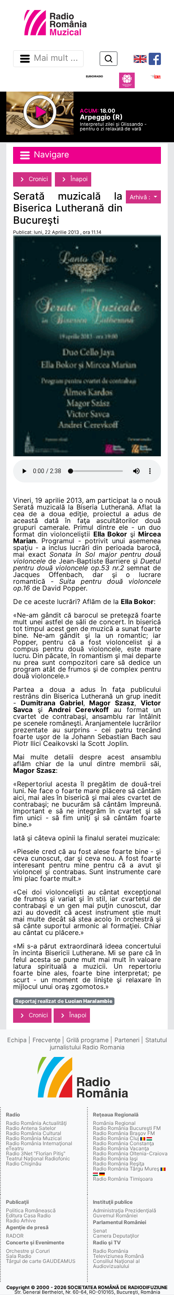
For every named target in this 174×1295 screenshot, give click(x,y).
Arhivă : (141, 196)
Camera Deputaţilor (116, 1236)
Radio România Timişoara (123, 1179)
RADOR (15, 1236)
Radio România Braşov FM (124, 1133)
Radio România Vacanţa (121, 1148)
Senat (100, 1230)
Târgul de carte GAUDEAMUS (41, 1261)
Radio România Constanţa (123, 1143)
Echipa (17, 1039)
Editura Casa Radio (28, 1215)
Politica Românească (31, 1210)
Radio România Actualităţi (36, 1123)
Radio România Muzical (34, 1138)
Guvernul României (115, 1215)
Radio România (110, 1251)
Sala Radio (18, 1256)
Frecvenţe (46, 1039)
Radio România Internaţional (39, 1143)
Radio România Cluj (116, 1138)
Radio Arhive (21, 1220)
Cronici (37, 178)
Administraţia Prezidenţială (124, 1210)
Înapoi (78, 178)
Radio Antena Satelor (31, 1128)
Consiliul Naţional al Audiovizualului (116, 1263)
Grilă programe (87, 1039)
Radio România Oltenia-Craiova (130, 1153)
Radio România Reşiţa (118, 1163)
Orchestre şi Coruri (28, 1251)
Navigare (50, 155)
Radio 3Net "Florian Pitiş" (35, 1153)
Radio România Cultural (33, 1133)
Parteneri (126, 1039)
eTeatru (15, 1148)
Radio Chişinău (23, 1163)
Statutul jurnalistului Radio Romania (108, 1043)
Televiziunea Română (118, 1256)
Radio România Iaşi (115, 1158)
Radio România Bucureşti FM (127, 1128)
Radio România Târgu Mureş (126, 1168)
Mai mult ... (56, 58)
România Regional (114, 1123)
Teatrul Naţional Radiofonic (38, 1158)
